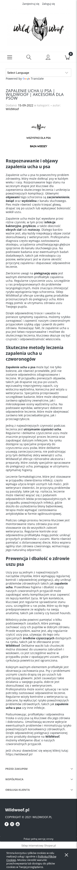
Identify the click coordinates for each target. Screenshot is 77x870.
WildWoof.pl (14, 295)
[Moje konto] (48, 57)
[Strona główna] (38, 27)
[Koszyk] (67, 57)
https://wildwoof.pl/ (19, 754)
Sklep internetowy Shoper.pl (38, 845)
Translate (37, 78)
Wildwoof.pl (17, 810)
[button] (9, 57)
